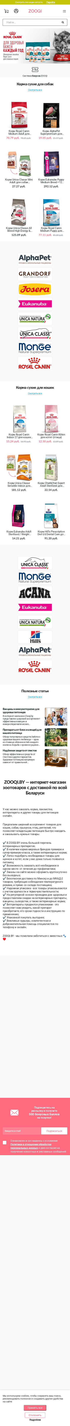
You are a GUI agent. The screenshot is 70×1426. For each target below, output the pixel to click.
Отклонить (35, 1415)
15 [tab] (53, 56)
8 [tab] (28, 56)
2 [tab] (6, 56)
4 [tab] (13, 56)
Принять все (35, 1407)
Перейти (50, 2)
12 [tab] (42, 56)
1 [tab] (2, 56)
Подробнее (35, 1420)
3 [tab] (10, 56)
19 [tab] (67, 56)
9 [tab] (31, 56)
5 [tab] (17, 56)
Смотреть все (35, 90)
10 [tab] (35, 56)
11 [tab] (38, 56)
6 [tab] (20, 56)
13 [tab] (46, 56)
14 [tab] (49, 56)
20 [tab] (33, 60)
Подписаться (54, 1131)
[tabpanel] (35, 45)
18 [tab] (64, 56)
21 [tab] (37, 60)
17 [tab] (60, 56)
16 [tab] (56, 56)
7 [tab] (24, 56)
